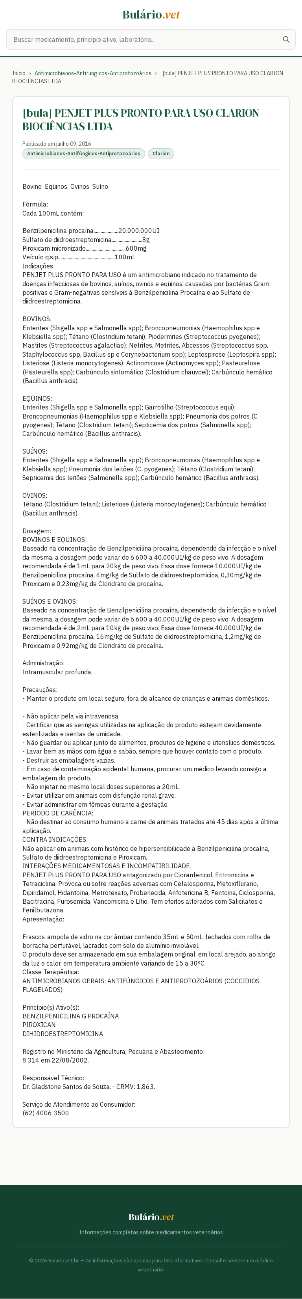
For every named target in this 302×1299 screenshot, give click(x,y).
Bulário (151, 14)
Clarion (161, 153)
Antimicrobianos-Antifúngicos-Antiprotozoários (93, 73)
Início (19, 73)
